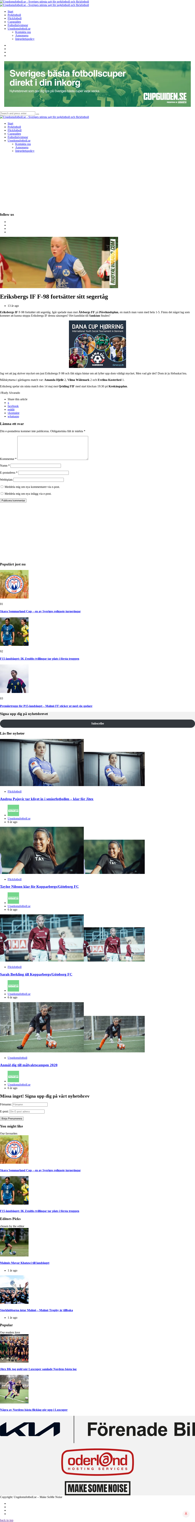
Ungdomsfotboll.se (19, 818)
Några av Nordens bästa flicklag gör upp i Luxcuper (34, 1409)
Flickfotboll (15, 791)
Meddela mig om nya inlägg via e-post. (28, 493)
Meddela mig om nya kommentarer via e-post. (32, 486)
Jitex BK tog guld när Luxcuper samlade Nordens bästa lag (38, 1369)
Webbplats (6, 479)
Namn (5, 465)
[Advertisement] (97, 182)
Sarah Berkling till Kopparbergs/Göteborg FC (36, 974)
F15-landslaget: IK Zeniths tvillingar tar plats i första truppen (39, 658)
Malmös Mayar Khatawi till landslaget (24, 1262)
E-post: (4, 1111)
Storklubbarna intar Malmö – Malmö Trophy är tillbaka (36, 1310)
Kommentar (8, 459)
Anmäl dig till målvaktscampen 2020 (29, 1065)
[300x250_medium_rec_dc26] (97, 367)
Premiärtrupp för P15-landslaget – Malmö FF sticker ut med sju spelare (46, 706)
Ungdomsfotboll (17, 1057)
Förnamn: (6, 1104)
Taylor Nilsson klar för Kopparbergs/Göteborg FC (39, 887)
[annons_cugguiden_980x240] (97, 105)
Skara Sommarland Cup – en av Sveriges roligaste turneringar (40, 611)
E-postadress (9, 472)
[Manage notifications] (186, 1514)
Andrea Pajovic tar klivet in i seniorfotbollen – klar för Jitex (47, 799)
